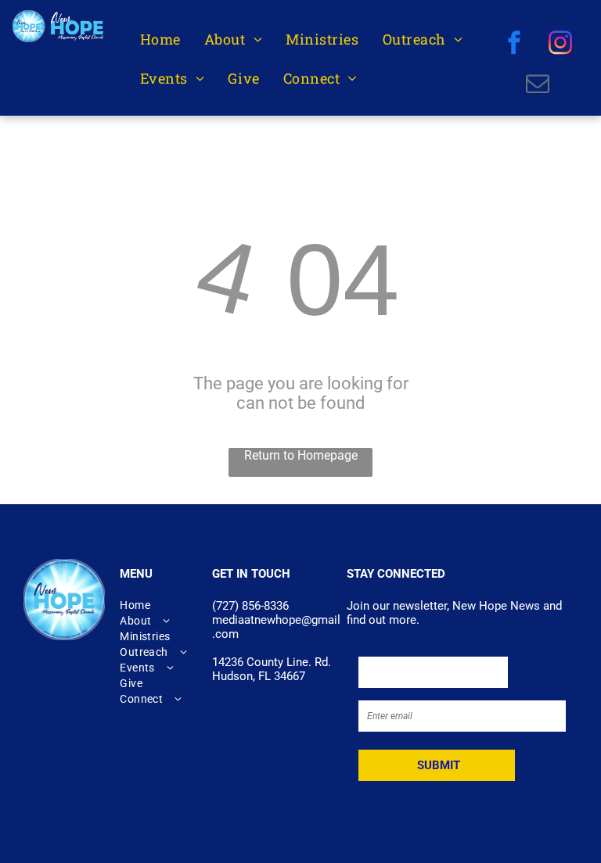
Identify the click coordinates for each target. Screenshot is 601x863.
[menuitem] (160, 39)
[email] (537, 85)
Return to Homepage (301, 455)
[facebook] (514, 44)
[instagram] (560, 44)
